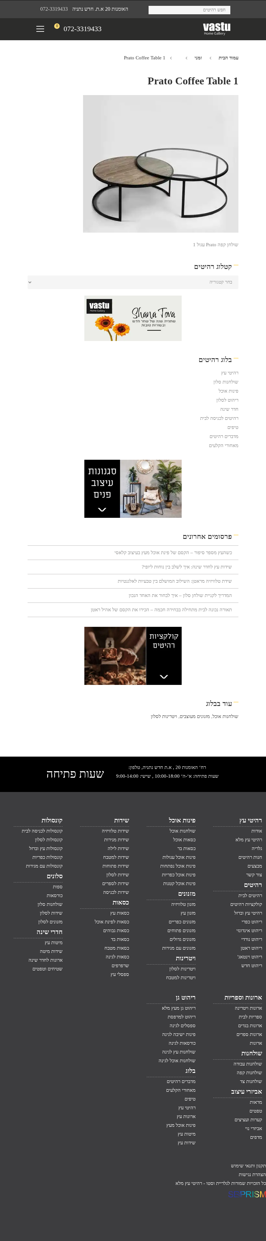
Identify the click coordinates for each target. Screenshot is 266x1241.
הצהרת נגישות (252, 1174)
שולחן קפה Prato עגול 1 (215, 244)
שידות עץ (187, 1142)
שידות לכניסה (116, 892)
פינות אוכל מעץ (181, 1125)
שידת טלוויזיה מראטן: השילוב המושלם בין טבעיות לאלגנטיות (175, 581)
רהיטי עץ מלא (249, 839)
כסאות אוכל (184, 839)
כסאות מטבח (116, 948)
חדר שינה (229, 409)
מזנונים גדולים (183, 939)
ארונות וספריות (243, 997)
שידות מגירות (116, 839)
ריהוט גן (186, 997)
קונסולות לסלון (49, 839)
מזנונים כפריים (182, 921)
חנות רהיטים (250, 857)
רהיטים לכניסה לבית (219, 418)
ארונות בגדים (250, 1025)
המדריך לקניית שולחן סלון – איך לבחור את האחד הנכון (180, 595)
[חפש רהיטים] (156, 9)
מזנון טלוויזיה (183, 904)
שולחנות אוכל (225, 716)
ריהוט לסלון (227, 400)
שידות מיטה (51, 951)
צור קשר (254, 874)
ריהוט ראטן (251, 948)
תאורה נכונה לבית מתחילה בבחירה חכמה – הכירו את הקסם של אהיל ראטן (161, 609)
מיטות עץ (54, 942)
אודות (256, 830)
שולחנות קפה (249, 1072)
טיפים (232, 427)
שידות (121, 820)
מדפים (256, 1137)
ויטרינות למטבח (181, 977)
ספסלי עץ (120, 974)
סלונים (55, 876)
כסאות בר (186, 848)
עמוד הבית (228, 57)
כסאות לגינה (117, 956)
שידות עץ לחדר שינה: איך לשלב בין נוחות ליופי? (187, 566)
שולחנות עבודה (248, 1063)
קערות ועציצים (248, 1119)
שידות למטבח (116, 857)
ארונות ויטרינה (248, 1008)
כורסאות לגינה (182, 1043)
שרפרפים (120, 965)
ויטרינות (186, 958)
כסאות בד (120, 939)
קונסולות (52, 820)
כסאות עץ (119, 913)
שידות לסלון (117, 874)
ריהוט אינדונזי (249, 930)
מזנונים (187, 893)
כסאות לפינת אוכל (112, 921)
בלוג (191, 1070)
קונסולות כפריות (47, 857)
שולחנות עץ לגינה (179, 1051)
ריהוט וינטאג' (249, 956)
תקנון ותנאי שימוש (248, 1165)
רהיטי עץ (229, 372)
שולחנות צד (251, 1081)
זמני (198, 57)
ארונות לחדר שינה (46, 960)
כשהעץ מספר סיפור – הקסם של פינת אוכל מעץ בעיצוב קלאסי (173, 552)
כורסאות (55, 895)
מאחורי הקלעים (223, 445)
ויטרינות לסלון (164, 716)
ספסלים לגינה (183, 1025)
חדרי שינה (50, 931)
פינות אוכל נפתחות (178, 866)
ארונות (256, 1043)
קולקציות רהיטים (246, 904)
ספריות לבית (250, 1016)
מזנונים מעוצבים (195, 716)
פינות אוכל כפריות (179, 874)
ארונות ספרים (249, 1034)
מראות (256, 1102)
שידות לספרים (115, 883)
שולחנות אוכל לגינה (177, 1060)
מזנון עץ (188, 913)
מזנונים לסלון (50, 921)
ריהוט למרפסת (182, 1016)
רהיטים (253, 884)
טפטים (255, 1110)
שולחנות (251, 1053)
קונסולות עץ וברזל (46, 848)
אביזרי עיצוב (246, 1091)
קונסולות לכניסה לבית (42, 830)
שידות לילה (118, 848)
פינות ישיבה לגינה (179, 1034)
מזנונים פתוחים (181, 930)
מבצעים (255, 866)
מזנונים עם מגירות (179, 948)
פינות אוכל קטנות (179, 883)
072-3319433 (54, 9)
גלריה (257, 848)
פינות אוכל (228, 391)
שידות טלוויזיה (115, 830)
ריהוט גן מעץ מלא (179, 1008)
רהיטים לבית (250, 895)
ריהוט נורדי (251, 939)
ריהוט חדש (251, 965)
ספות (58, 886)
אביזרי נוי (253, 1128)
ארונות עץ (186, 1116)
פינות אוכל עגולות (179, 857)
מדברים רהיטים (224, 436)
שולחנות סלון (225, 381)
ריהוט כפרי (252, 921)
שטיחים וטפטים (47, 968)
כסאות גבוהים (116, 930)
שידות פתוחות (116, 866)
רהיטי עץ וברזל (248, 913)
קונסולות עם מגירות (44, 866)
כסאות (121, 902)
